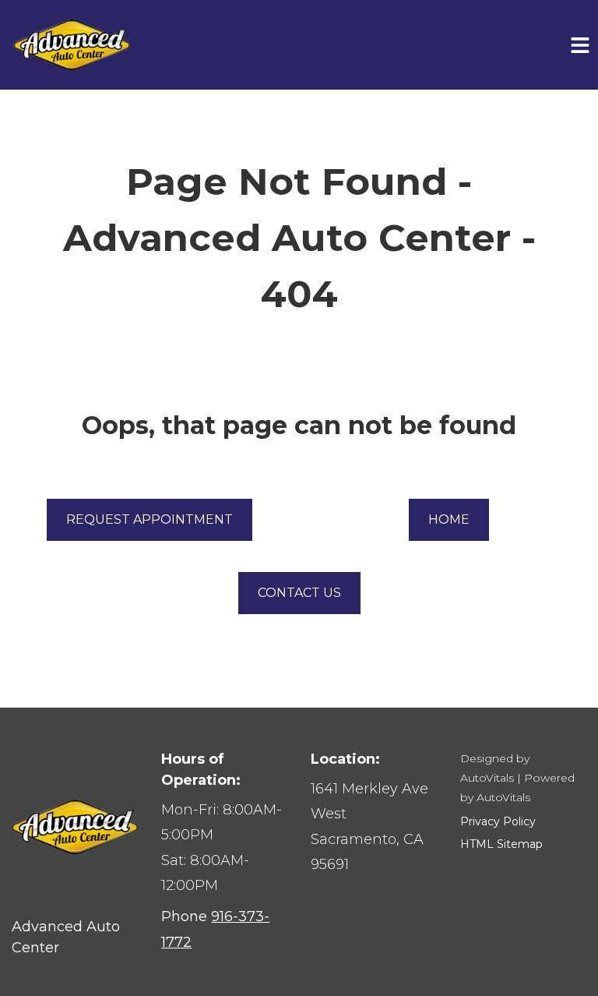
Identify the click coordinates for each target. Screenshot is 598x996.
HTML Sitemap (501, 844)
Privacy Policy (498, 821)
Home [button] (449, 519)
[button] (373, 827)
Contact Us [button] (299, 592)
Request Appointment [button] (149, 519)
